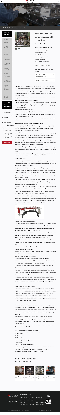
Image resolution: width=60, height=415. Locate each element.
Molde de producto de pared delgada (7, 75)
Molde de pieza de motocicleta (7, 59)
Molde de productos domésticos (6, 48)
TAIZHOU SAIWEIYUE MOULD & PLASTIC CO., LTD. (23, 410)
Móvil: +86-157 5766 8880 (42, 80)
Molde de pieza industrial (7, 64)
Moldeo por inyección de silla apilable (29, 377)
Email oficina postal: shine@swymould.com (41, 75)
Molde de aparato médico (7, 69)
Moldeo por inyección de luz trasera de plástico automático (40, 377)
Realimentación (7, 142)
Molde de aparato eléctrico (6, 41)
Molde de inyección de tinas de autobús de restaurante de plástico (19, 377)
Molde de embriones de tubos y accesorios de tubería (6, 88)
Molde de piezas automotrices (7, 53)
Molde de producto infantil (7, 81)
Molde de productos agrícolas (6, 96)
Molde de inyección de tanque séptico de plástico (50, 377)
